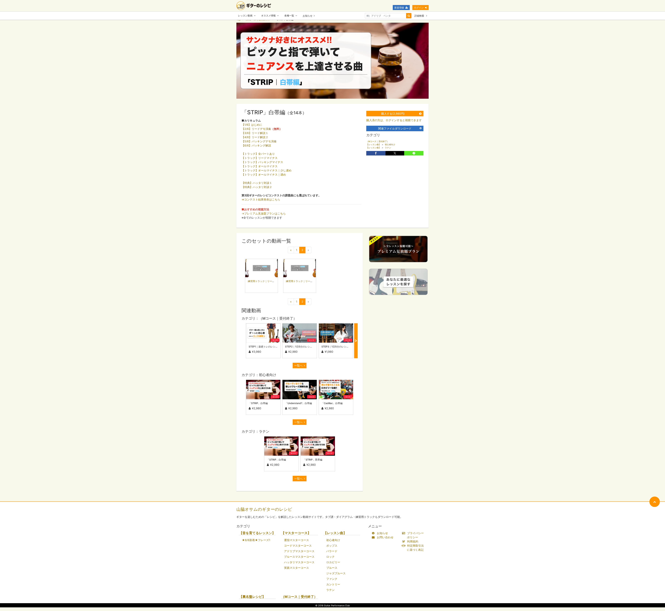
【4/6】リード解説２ (255, 137)
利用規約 (412, 541)
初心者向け (390, 144)
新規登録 (399, 7)
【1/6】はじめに (252, 124)
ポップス (331, 545)
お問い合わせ (385, 537)
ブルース (331, 567)
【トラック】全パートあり (258, 153)
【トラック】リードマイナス (260, 158)
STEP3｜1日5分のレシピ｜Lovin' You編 (343, 346)
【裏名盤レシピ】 (252, 597)
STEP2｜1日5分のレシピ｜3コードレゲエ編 (309, 346)
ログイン (419, 7)
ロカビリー (333, 562)
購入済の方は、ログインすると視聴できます (394, 120)
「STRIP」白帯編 (258, 403)
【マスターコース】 (296, 533)
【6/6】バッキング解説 (256, 145)
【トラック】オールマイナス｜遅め (264, 174)
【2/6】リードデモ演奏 (262, 129)
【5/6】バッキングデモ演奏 (259, 141)
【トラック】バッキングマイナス (262, 162)
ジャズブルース (336, 573)
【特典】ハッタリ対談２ (257, 187)
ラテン (388, 147)
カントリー (333, 584)
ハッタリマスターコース (299, 562)
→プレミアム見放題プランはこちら (264, 213)
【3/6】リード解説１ (255, 133)
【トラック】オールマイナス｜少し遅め (266, 170)
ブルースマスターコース (299, 556)
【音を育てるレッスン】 (257, 533)
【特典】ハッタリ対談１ (257, 183)
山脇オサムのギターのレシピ (264, 509)
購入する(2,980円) (393, 113)
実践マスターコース (296, 567)
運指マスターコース (296, 540)
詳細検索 (419, 15)
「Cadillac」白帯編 (332, 403)
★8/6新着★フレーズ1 (256, 540)
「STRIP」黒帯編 (312, 459)
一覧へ (298, 365)
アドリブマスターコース (299, 551)
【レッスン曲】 (373, 144)
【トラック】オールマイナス (260, 166)
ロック (330, 556)
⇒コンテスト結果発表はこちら (261, 199)
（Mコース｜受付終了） (377, 141)
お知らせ (307, 15)
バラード (331, 551)
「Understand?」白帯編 (298, 403)
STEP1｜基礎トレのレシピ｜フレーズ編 (270, 346)
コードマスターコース (298, 545)
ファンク (331, 579)
